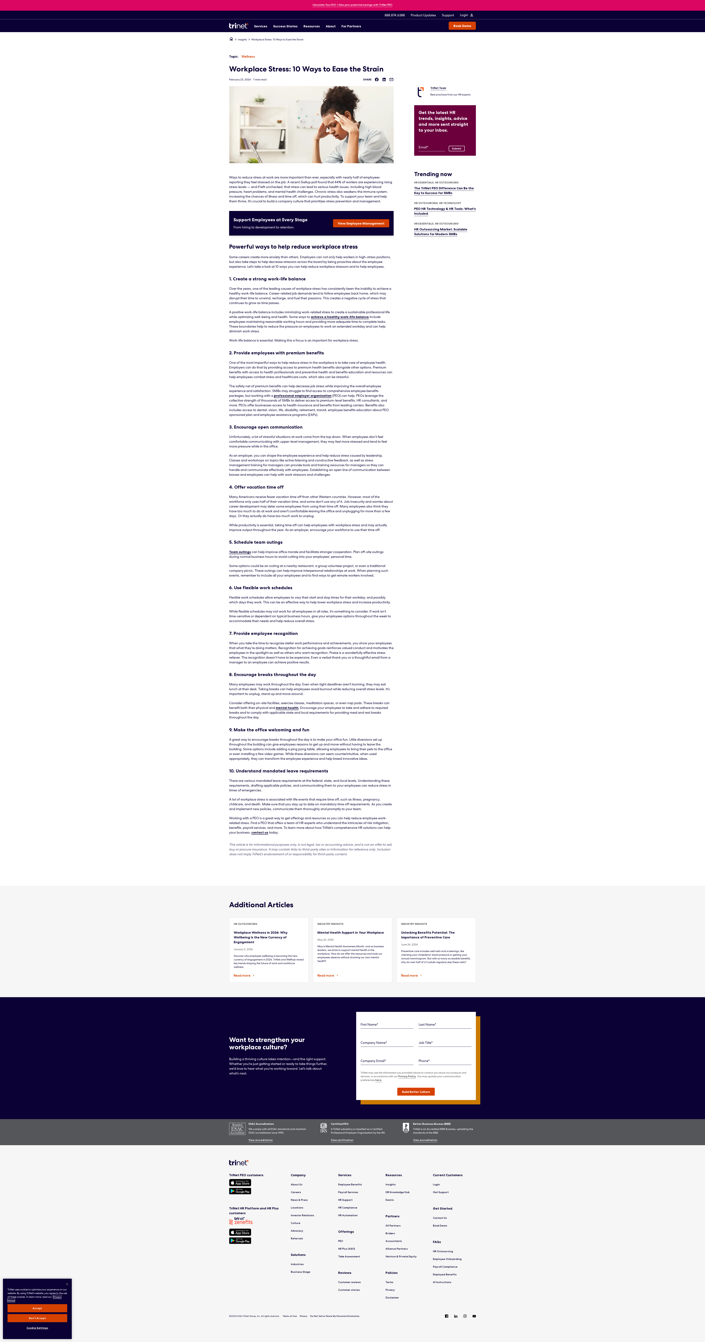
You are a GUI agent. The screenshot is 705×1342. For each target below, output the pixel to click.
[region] (37, 1309)
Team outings (240, 552)
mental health (287, 708)
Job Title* (426, 1043)
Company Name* (374, 1043)
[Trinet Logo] (239, 25)
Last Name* (427, 1024)
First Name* (369, 1024)
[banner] (352, 5)
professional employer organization (303, 396)
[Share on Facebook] (377, 79)
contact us (259, 832)
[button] (416, 1092)
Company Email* (373, 1061)
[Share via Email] (391, 79)
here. (378, 1080)
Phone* (424, 1061)
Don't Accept (37, 1318)
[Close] (67, 1284)
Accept (37, 1308)
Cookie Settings (37, 1327)
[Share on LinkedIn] (384, 79)
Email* (423, 147)
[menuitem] (394, 15)
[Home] (231, 39)
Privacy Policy (407, 1076)
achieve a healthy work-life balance (340, 317)
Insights (242, 39)
